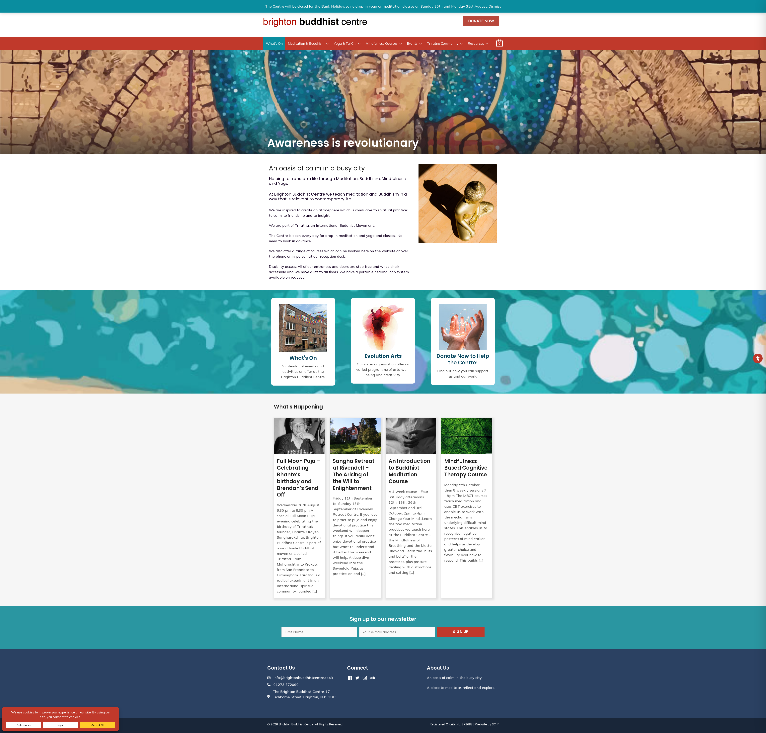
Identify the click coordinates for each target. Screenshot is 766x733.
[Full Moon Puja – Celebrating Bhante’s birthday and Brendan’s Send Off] (299, 508)
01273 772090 (286, 684)
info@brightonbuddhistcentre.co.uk (303, 677)
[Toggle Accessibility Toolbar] (758, 358)
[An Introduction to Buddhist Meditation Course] (411, 508)
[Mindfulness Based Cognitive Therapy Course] (466, 508)
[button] (461, 632)
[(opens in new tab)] (383, 326)
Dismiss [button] (495, 6)
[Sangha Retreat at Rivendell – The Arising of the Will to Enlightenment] (355, 508)
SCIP (495, 724)
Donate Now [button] (481, 21)
